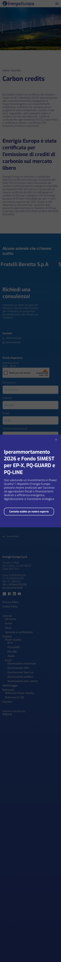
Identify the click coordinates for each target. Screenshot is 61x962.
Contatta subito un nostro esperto (29, 511)
